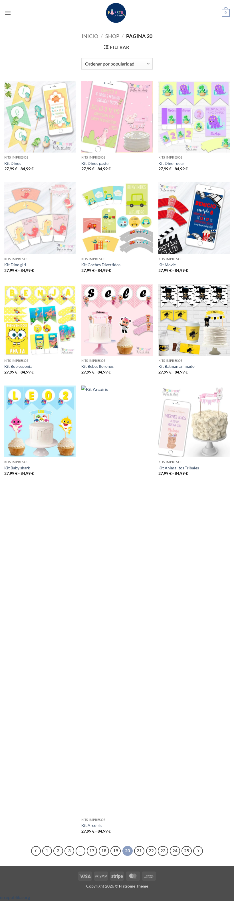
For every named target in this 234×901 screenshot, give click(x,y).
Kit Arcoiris (91, 825)
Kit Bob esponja (18, 366)
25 (186, 850)
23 (163, 850)
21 (139, 850)
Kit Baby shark (17, 467)
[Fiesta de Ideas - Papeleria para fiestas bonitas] (117, 13)
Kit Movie (167, 264)
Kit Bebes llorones (97, 366)
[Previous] (36, 851)
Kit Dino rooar (171, 163)
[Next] (198, 851)
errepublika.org (15, 897)
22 (151, 850)
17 (91, 850)
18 (103, 850)
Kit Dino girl (15, 264)
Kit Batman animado (176, 366)
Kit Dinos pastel (95, 163)
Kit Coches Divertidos (100, 264)
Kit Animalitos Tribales (178, 467)
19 (115, 850)
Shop (112, 36)
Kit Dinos (12, 163)
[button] (7, 13)
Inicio (90, 36)
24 (174, 850)
